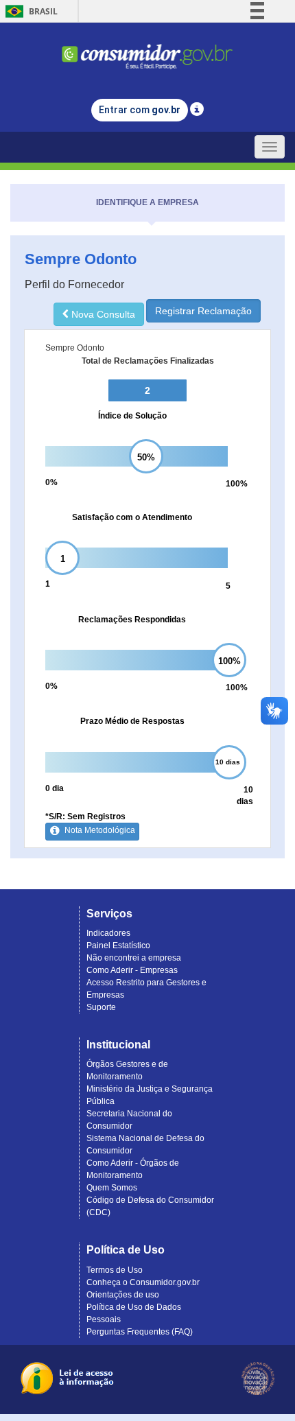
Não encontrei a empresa (133, 958)
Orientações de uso (122, 1295)
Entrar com (139, 109)
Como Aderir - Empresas (132, 970)
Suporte (101, 1007)
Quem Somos (111, 1188)
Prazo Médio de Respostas (132, 721)
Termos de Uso (114, 1270)
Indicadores (108, 933)
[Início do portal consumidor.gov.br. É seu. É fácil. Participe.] (147, 50)
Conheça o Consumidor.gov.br (143, 1282)
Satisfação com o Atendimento (132, 517)
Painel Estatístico (118, 945)
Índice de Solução (132, 416)
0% (51, 482)
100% (237, 484)
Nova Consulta (102, 314)
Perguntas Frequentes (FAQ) (139, 1332)
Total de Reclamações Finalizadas (148, 361)
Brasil (29, 11)
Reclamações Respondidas (132, 619)
